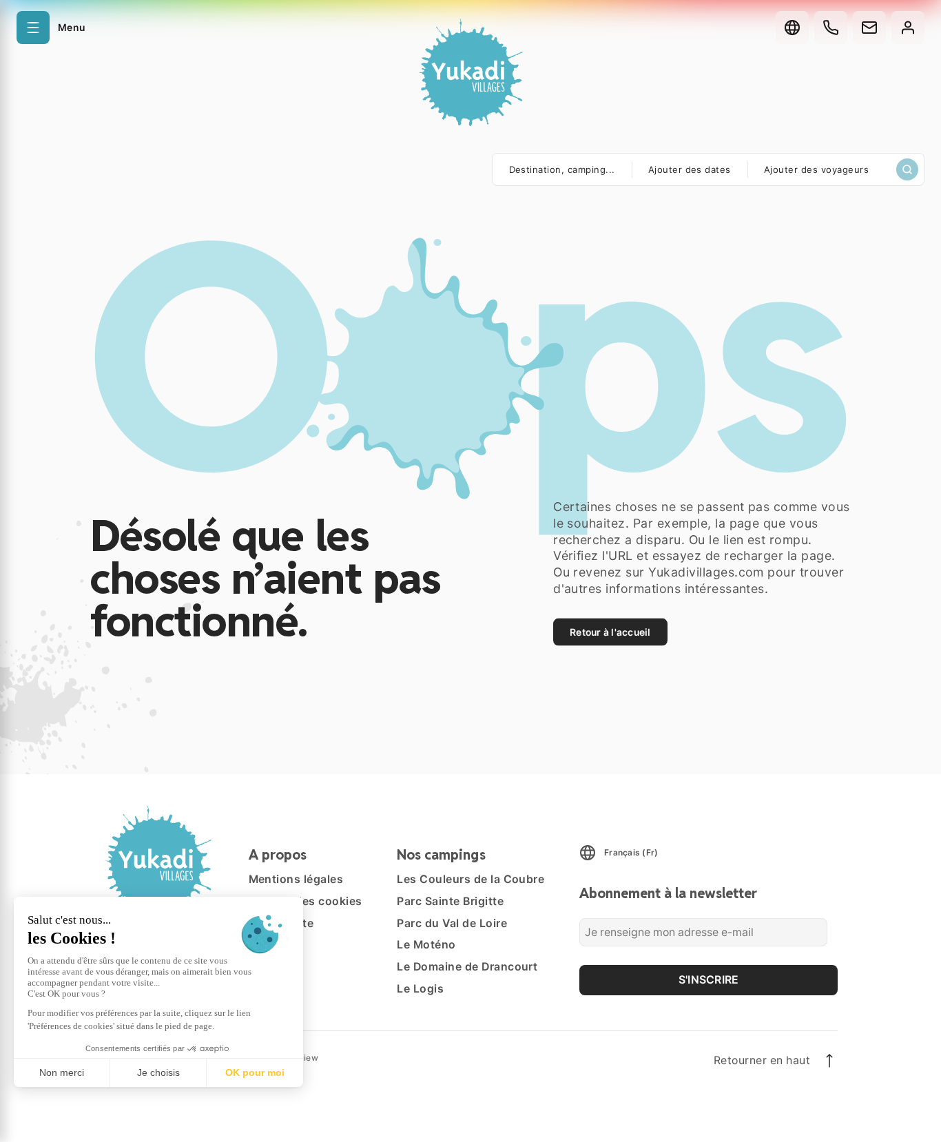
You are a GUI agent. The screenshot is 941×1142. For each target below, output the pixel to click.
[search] (907, 169)
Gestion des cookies (305, 901)
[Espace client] (907, 27)
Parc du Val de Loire (452, 923)
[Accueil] (471, 75)
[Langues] (792, 27)
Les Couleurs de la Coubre (470, 879)
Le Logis (420, 988)
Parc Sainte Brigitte (450, 901)
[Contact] (869, 27)
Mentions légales (296, 879)
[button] (51, 27)
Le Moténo (426, 944)
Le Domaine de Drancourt (467, 966)
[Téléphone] (830, 27)
